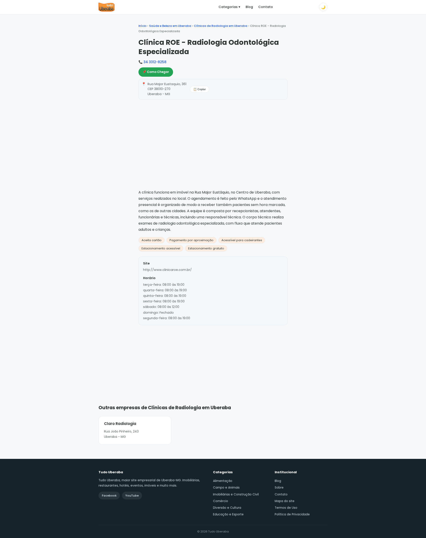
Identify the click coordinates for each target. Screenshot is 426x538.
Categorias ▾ (229, 7)
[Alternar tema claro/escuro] (323, 7)
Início (142, 26)
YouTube (132, 495)
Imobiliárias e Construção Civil (236, 494)
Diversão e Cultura (227, 508)
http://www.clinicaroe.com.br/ (167, 270)
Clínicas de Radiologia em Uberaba (220, 26)
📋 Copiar (199, 89)
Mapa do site (284, 501)
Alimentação (222, 481)
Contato (265, 7)
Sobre (279, 487)
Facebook (109, 495)
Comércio (220, 501)
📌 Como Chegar (155, 72)
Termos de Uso (286, 508)
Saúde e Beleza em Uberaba (170, 26)
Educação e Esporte (228, 514)
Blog (249, 7)
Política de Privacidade (292, 514)
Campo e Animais (226, 487)
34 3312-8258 (155, 62)
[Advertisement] (213, 358)
